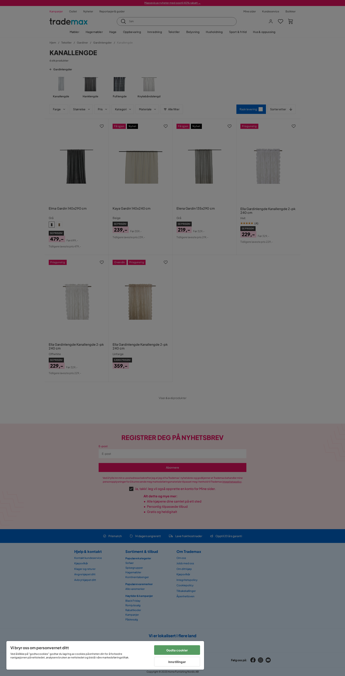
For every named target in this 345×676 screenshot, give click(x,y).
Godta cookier (177, 650)
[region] (105, 655)
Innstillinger (177, 662)
